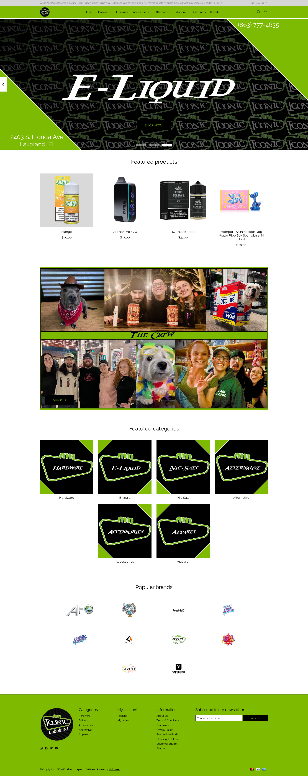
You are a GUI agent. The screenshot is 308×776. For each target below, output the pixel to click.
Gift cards (199, 12)
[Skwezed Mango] (66, 200)
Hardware (66, 497)
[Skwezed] (129, 669)
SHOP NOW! (154, 125)
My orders (124, 720)
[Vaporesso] (178, 669)
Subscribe (255, 718)
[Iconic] (178, 640)
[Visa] (258, 769)
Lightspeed (114, 769)
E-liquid (124, 497)
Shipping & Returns (167, 739)
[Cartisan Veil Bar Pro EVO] (125, 200)
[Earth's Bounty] (129, 610)
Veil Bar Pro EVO (125, 231)
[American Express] (264, 769)
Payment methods (167, 734)
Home (89, 12)
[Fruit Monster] (80, 640)
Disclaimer (162, 725)
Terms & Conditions (167, 720)
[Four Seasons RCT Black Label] (183, 200)
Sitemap (161, 748)
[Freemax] (178, 610)
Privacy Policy (164, 729)
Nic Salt (183, 497)
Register (122, 715)
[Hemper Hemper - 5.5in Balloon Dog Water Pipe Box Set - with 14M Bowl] (241, 200)
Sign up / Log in (259, 3)
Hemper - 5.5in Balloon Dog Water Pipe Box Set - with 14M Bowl (241, 235)
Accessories (125, 561)
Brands (214, 12)
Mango (66, 231)
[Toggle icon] (258, 12)
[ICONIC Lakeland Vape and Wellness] (45, 12)
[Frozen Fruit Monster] (228, 610)
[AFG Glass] (80, 610)
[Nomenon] (228, 640)
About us (162, 715)
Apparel (183, 561)
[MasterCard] (252, 769)
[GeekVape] (129, 640)
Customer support (167, 743)
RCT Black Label (183, 231)
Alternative (241, 497)
